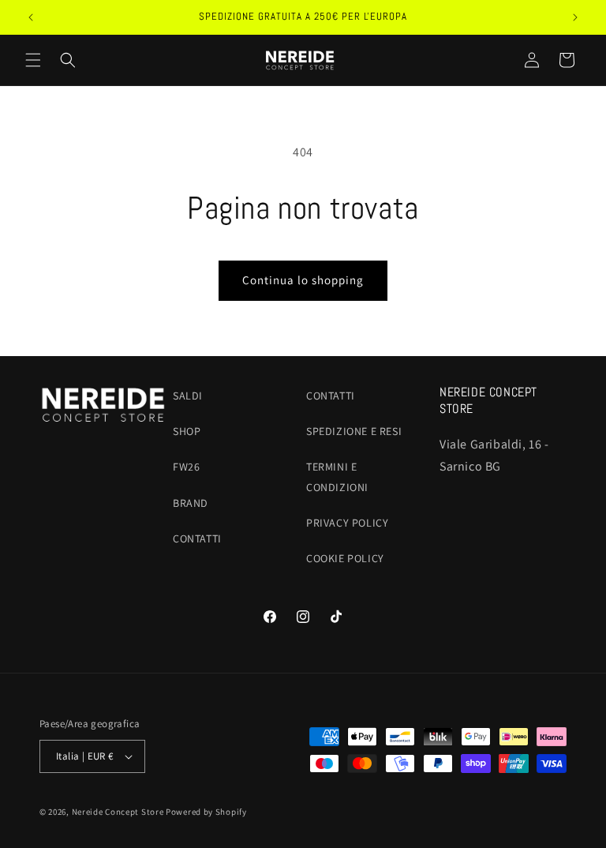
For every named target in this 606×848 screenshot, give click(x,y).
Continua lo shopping (303, 279)
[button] (33, 60)
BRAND (190, 503)
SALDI (188, 395)
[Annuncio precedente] (30, 17)
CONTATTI (197, 538)
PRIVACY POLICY (347, 523)
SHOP (186, 431)
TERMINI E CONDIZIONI (337, 476)
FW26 (186, 467)
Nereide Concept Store (118, 811)
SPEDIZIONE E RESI (354, 431)
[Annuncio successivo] (575, 17)
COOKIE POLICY (345, 558)
